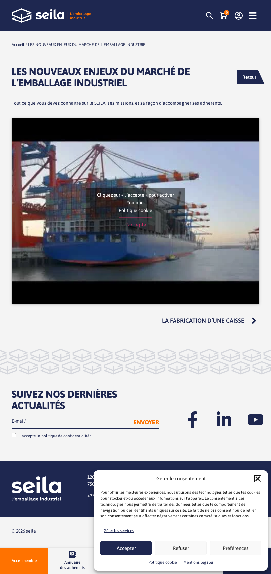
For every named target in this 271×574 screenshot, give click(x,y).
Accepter (126, 548)
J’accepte (135, 224)
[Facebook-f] (193, 419)
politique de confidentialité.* (66, 436)
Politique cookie (162, 562)
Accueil (18, 44)
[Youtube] (255, 419)
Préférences (235, 548)
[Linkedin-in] (224, 419)
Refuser (181, 548)
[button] (257, 478)
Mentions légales (198, 562)
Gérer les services (119, 530)
